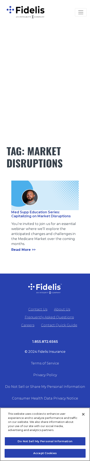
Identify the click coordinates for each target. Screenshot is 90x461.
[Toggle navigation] (81, 12)
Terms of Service (45, 363)
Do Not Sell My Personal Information (45, 441)
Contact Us (37, 309)
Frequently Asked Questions (49, 317)
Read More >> (23, 250)
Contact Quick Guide (59, 325)
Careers (27, 325)
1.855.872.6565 (45, 342)
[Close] (83, 414)
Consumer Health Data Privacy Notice (45, 398)
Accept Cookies (45, 453)
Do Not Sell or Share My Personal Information (45, 387)
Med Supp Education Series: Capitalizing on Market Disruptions (41, 214)
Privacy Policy (45, 375)
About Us (62, 309)
